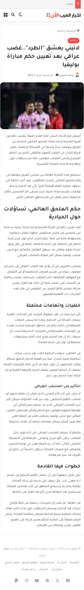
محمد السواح (66, 75)
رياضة (61, 31)
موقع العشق (29, 562)
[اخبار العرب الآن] (63, 15)
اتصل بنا (62, 562)
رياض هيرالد (29, 569)
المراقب (43, 569)
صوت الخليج (12, 562)
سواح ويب (56, 569)
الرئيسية (72, 31)
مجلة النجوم (47, 562)
